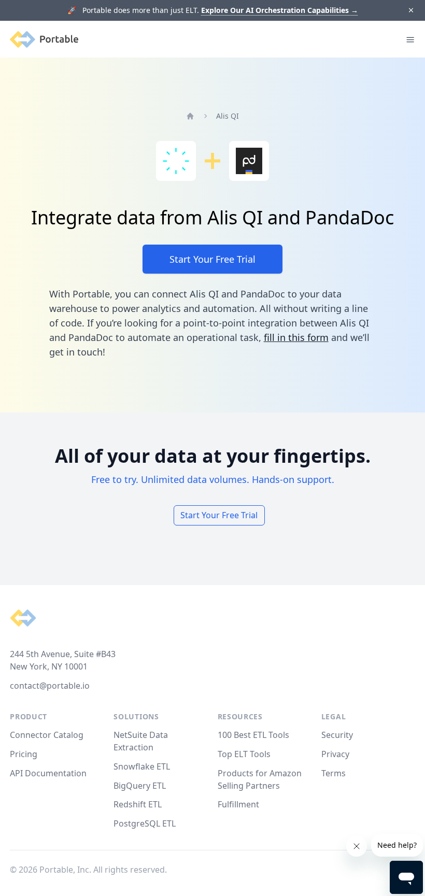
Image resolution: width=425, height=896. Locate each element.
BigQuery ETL (140, 785)
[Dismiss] (410, 10)
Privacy (335, 754)
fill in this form (296, 337)
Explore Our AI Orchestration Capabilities (279, 10)
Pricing (23, 754)
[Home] (190, 116)
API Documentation (48, 773)
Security (337, 735)
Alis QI (227, 116)
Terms (333, 773)
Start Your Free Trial (212, 259)
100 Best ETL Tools (253, 735)
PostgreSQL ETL (145, 823)
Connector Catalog (46, 735)
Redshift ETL (138, 804)
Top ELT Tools (244, 754)
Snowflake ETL (142, 766)
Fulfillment (238, 804)
